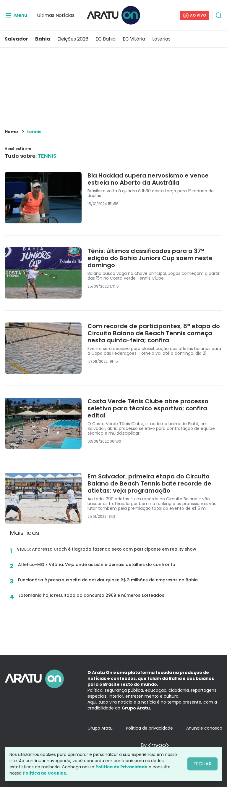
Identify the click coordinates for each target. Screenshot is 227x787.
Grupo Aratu (100, 728)
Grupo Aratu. (136, 708)
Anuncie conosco (204, 728)
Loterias (161, 39)
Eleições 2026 (72, 39)
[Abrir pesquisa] (218, 15)
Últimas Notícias (55, 15)
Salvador (16, 39)
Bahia (42, 39)
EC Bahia (105, 39)
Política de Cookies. (45, 773)
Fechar (202, 763)
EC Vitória (134, 39)
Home (11, 132)
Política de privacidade (149, 728)
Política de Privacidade (121, 767)
